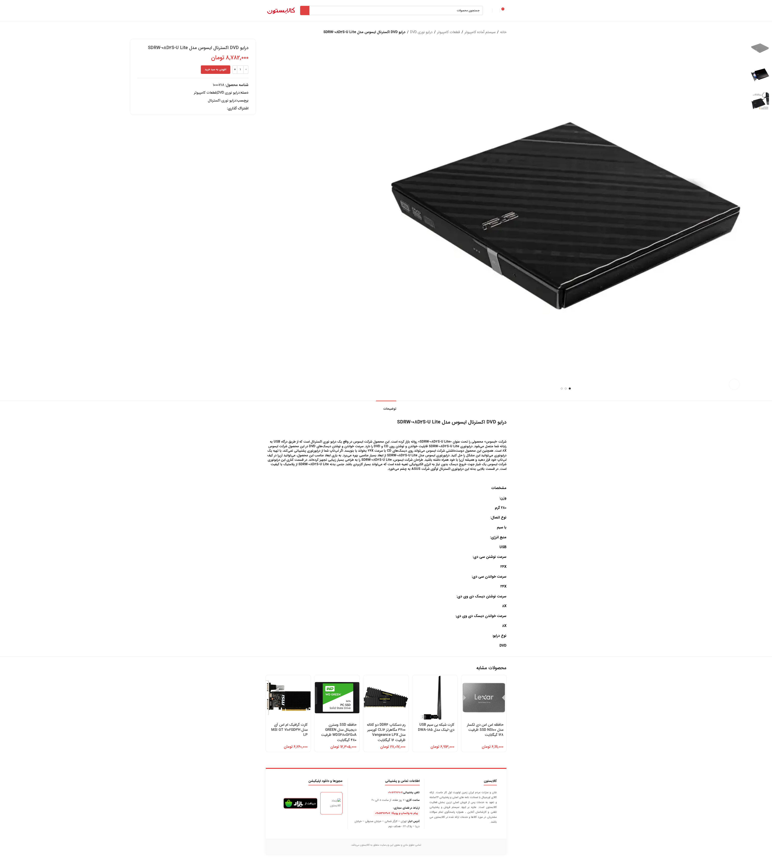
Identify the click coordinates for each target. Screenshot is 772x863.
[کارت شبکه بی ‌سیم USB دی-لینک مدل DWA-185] (435, 697)
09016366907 (395, 792)
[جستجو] (304, 10)
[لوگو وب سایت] (281, 10)
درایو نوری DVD (421, 32)
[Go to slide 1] (570, 389)
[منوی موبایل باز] (488, 10)
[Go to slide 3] (562, 389)
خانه (503, 32)
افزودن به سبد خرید (215, 69)
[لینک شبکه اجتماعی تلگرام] (219, 108)
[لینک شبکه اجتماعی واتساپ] (224, 108)
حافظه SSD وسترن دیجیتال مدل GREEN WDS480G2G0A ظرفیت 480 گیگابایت (338, 732)
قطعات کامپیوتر (448, 32)
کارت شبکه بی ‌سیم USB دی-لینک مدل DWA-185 (436, 727)
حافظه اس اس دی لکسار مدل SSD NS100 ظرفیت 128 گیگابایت (485, 730)
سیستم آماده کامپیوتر (480, 32)
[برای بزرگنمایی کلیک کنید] (734, 384)
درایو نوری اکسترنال (222, 100)
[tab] (386, 407)
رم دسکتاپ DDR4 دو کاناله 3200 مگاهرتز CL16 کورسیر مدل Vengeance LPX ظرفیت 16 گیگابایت (386, 732)
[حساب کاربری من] (496, 10)
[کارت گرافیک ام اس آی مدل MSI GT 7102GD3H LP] (288, 697)
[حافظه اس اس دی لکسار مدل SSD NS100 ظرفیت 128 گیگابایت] (483, 697)
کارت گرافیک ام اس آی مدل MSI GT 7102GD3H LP (289, 730)
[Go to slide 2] (566, 389)
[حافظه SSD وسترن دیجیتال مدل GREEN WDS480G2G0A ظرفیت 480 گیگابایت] (337, 697)
